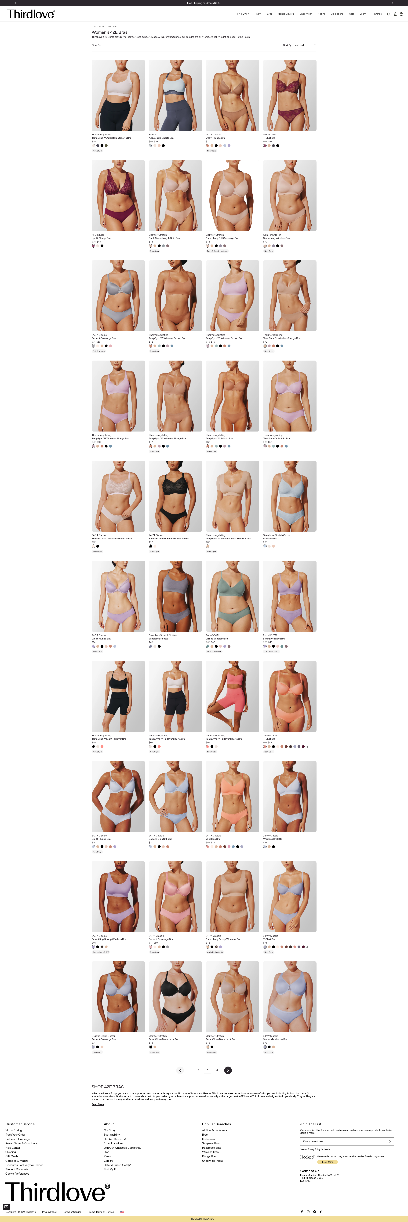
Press (107, 1156)
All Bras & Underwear (215, 1130)
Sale (351, 13)
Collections (337, 13)
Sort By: (287, 45)
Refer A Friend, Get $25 (118, 1165)
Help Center (12, 1147)
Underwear (306, 13)
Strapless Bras (211, 1143)
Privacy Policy (314, 1149)
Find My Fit (243, 13)
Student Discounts (16, 1169)
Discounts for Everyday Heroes (24, 1165)
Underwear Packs (212, 1160)
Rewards (377, 13)
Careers (108, 1160)
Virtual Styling (13, 1130)
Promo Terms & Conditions (21, 1143)
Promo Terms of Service (101, 1211)
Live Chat (305, 1180)
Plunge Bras (209, 1156)
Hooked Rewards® (115, 1139)
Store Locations (113, 1143)
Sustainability (112, 1134)
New (258, 13)
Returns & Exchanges (18, 1139)
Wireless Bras (210, 1152)
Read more (98, 1104)
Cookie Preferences (17, 1173)
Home (94, 26)
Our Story (109, 1130)
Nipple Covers (286, 13)
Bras (269, 13)
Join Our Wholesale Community (122, 1147)
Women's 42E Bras (108, 26)
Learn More (327, 1162)
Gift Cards (11, 1156)
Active (321, 13)
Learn (363, 13)
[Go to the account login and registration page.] (395, 14)
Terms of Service (72, 1211)
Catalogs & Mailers (16, 1160)
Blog (106, 1152)
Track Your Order (15, 1134)
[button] (204, 1219)
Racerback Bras (211, 1147)
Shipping (10, 1152)
